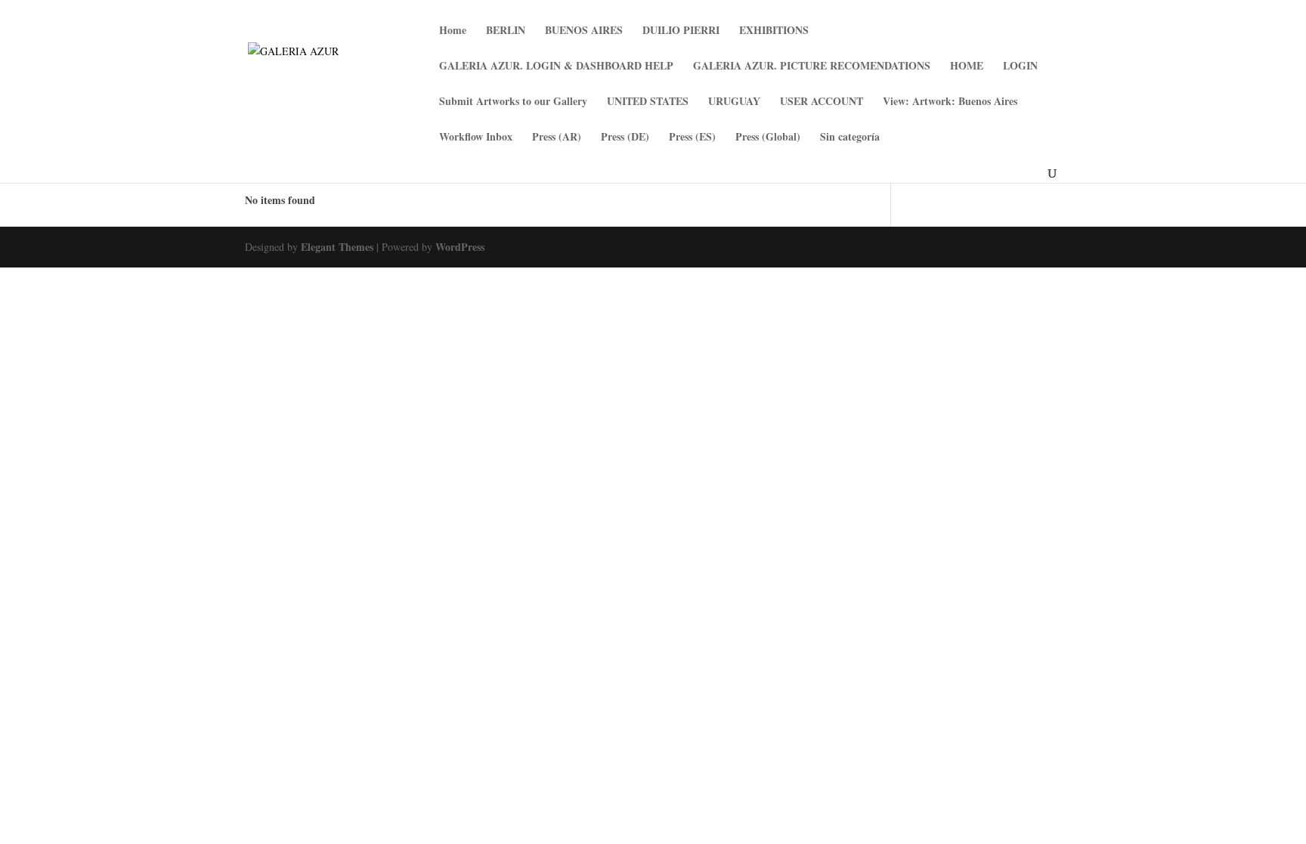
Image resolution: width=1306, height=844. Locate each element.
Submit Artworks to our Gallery (513, 102)
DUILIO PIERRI (681, 31)
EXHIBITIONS (774, 31)
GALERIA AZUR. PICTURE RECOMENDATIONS (811, 66)
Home (452, 31)
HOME (966, 66)
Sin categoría (850, 137)
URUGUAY (734, 102)
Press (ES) (692, 137)
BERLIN (505, 31)
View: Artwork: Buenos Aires (950, 102)
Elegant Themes (337, 247)
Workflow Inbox (475, 137)
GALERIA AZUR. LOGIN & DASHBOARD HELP (556, 66)
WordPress (459, 247)
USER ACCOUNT (821, 102)
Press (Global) (767, 137)
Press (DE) (625, 137)
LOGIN (1020, 66)
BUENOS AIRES (584, 31)
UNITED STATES (648, 102)
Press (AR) (556, 137)
